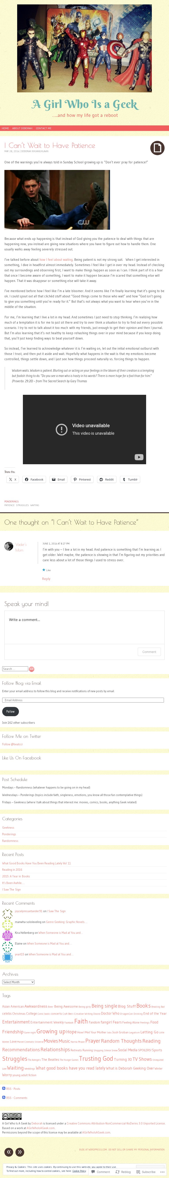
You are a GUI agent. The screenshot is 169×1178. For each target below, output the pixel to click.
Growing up (51, 1031)
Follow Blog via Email (21, 683)
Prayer (92, 1040)
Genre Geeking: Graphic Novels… (66, 922)
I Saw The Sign (11, 889)
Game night (30, 1032)
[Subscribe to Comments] (3, 1098)
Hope (71, 1031)
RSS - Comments (16, 1098)
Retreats (76, 1050)
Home (5, 128)
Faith (81, 1021)
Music (64, 1041)
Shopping (98, 1050)
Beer (50, 1006)
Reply (46, 579)
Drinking (138, 1013)
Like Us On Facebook (21, 757)
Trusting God (96, 1058)
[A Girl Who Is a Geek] (84, 48)
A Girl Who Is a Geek (84, 104)
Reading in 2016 (12, 869)
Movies (51, 1041)
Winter (158, 1068)
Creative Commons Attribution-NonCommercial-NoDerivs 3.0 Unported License (116, 1123)
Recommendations (21, 1050)
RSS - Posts (13, 1088)
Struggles (22, 505)
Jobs (109, 1032)
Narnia (74, 1041)
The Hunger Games (69, 1060)
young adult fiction (24, 1075)
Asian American (13, 1006)
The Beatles (50, 1059)
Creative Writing (83, 1013)
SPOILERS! (144, 1050)
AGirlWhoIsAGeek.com (41, 1128)
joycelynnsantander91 (28, 911)
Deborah (36, 1123)
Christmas (19, 1014)
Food (154, 1022)
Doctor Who (110, 1013)
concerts (56, 1014)
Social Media (128, 1050)
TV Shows (142, 1059)
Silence (107, 1050)
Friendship (13, 1032)
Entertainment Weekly (47, 1022)
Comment (149, 652)
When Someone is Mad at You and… (61, 932)
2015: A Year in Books (16, 876)
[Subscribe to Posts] (3, 1088)
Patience (9, 505)
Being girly (85, 1006)
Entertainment (16, 1022)
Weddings (29, 1068)
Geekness (8, 827)
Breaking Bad (158, 1006)
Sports (157, 1050)
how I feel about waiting (56, 259)
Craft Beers (68, 1013)
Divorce (96, 1013)
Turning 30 (123, 1059)
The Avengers (34, 1060)
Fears (117, 1022)
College (31, 1013)
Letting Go (149, 1031)
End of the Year (155, 1013)
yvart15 (19, 954)
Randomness (10, 840)
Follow (10, 711)
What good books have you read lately (70, 1068)
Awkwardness (35, 1006)
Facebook (68, 1022)
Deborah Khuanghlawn (34, 151)
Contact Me (43, 128)
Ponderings (11, 501)
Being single (104, 1006)
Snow (115, 1050)
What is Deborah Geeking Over (130, 1068)
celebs (7, 1013)
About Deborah (22, 128)
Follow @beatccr (12, 744)
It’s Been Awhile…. (13, 883)
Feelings (145, 1022)
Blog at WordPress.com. (93, 1149)
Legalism (134, 1032)
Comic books (44, 1013)
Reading (151, 1041)
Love (13, 1041)
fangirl (106, 1022)
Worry (7, 1074)
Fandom (94, 1022)
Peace (81, 1041)
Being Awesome (66, 1006)
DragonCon (126, 1013)
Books (143, 1005)
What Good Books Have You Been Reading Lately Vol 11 (36, 863)
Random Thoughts (121, 1041)
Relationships (55, 1049)
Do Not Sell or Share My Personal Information (136, 1149)
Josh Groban (120, 1032)
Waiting (34, 505)
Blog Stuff (127, 1006)
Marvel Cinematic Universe (30, 1041)
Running (88, 1050)
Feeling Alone (131, 1022)
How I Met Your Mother (92, 1032)
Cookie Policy (79, 1170)
